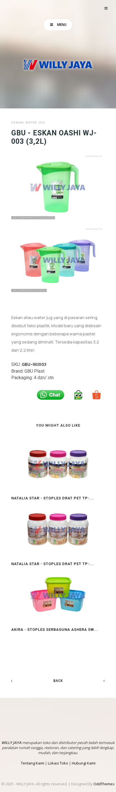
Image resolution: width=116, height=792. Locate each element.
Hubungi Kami (83, 763)
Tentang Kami (32, 763)
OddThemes (104, 783)
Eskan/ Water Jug (28, 122)
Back (58, 680)
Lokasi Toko (58, 763)
